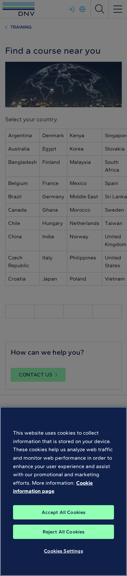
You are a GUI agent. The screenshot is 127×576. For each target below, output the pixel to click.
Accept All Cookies (64, 512)
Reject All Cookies (64, 532)
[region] (63, 491)
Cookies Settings (63, 551)
